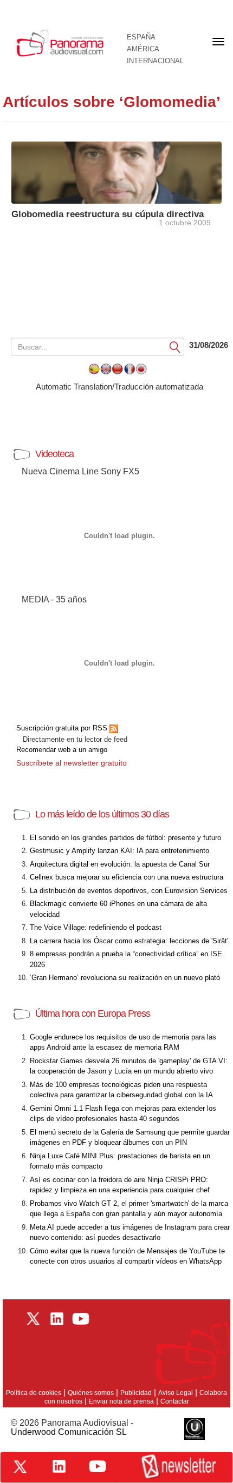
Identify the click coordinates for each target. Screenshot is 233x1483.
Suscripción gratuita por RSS (62, 728)
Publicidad (136, 1393)
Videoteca (54, 453)
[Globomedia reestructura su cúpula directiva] (116, 171)
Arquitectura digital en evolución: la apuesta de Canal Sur (120, 864)
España (141, 37)
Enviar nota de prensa (121, 1401)
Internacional (155, 61)
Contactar (174, 1401)
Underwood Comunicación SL (69, 1432)
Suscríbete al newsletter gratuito (71, 763)
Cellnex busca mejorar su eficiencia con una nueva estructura (126, 877)
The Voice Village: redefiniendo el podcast (95, 927)
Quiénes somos (91, 1393)
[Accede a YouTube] (97, 1466)
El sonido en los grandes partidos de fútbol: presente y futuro (125, 838)
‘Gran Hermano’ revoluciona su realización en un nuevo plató (125, 978)
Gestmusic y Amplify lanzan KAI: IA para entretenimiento (119, 851)
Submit (175, 346)
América (143, 49)
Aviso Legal (175, 1393)
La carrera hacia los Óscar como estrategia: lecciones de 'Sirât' (129, 941)
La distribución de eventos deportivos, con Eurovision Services (129, 891)
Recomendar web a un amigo (61, 750)
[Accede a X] (20, 1466)
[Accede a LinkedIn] (59, 1466)
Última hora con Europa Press (92, 1013)
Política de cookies (33, 1393)
